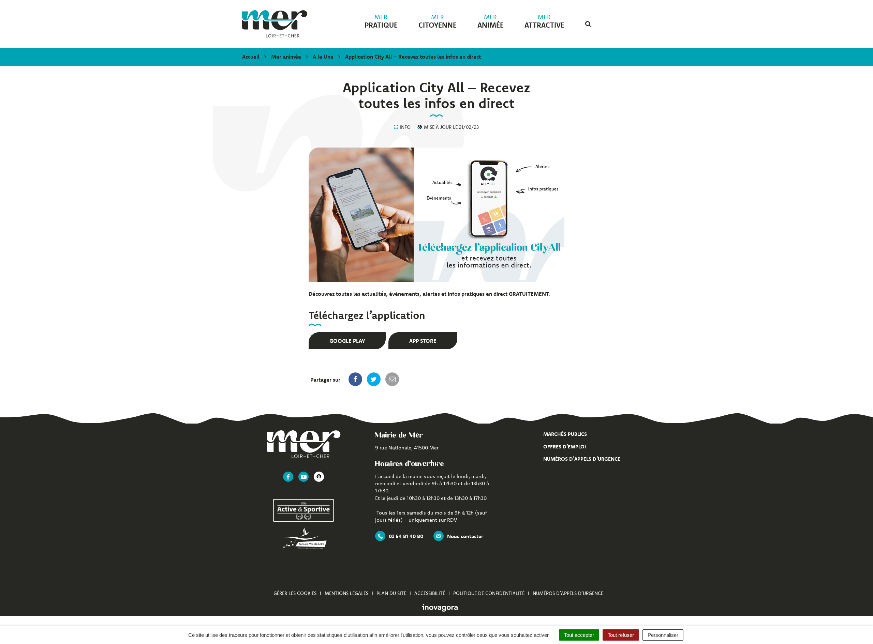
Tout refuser (621, 635)
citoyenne (437, 21)
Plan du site (391, 593)
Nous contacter (465, 536)
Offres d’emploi (564, 446)
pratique (381, 21)
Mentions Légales (346, 593)
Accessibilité (429, 593)
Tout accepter (579, 635)
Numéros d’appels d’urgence (581, 459)
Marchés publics (565, 434)
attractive (544, 21)
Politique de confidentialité (488, 593)
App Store (422, 340)
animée (490, 21)
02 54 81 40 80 (406, 536)
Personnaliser (663, 635)
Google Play (347, 340)
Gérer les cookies (294, 593)
